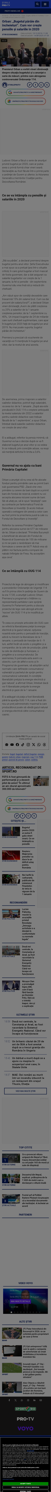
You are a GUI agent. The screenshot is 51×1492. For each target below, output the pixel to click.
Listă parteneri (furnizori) (8, 1479)
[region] (25, 1464)
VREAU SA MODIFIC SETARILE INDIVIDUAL (25, 1487)
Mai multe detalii (30, 1450)
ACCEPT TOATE (25, 1484)
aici (25, 1459)
